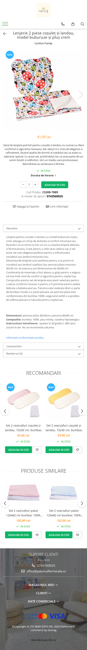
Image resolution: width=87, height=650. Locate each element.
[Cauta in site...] (82, 24)
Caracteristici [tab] (14, 346)
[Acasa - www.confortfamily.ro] (43, 10)
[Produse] (5, 25)
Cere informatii (58, 206)
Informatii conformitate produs (25, 337)
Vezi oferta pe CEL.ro (43, 640)
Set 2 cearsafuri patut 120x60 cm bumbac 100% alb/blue (64, 513)
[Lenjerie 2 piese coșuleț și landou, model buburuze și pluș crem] (43, 90)
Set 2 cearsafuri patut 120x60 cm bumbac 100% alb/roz (23, 513)
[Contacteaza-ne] (62, 24)
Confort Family (43, 43)
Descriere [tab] (11, 228)
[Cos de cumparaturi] (73, 24)
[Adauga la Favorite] (37, 449)
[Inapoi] (3, 33)
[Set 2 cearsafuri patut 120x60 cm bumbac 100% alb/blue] (63, 493)
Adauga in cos (55, 185)
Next (80, 94)
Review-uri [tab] (14, 353)
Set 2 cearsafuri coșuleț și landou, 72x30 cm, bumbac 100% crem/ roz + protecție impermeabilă (23, 428)
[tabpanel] (43, 90)
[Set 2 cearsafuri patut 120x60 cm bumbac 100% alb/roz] (23, 493)
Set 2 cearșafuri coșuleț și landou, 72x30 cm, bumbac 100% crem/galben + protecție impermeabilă (64, 428)
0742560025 (45, 565)
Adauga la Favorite (27, 206)
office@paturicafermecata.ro (46, 571)
